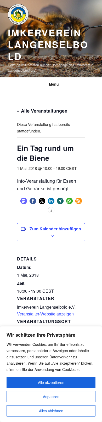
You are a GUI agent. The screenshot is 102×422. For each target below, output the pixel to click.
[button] (23, 201)
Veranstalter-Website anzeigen (45, 314)
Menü (54, 84)
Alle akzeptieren (51, 382)
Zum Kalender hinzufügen (55, 229)
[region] (51, 374)
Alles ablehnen (51, 410)
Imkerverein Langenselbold (48, 44)
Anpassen (51, 396)
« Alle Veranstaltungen (42, 110)
